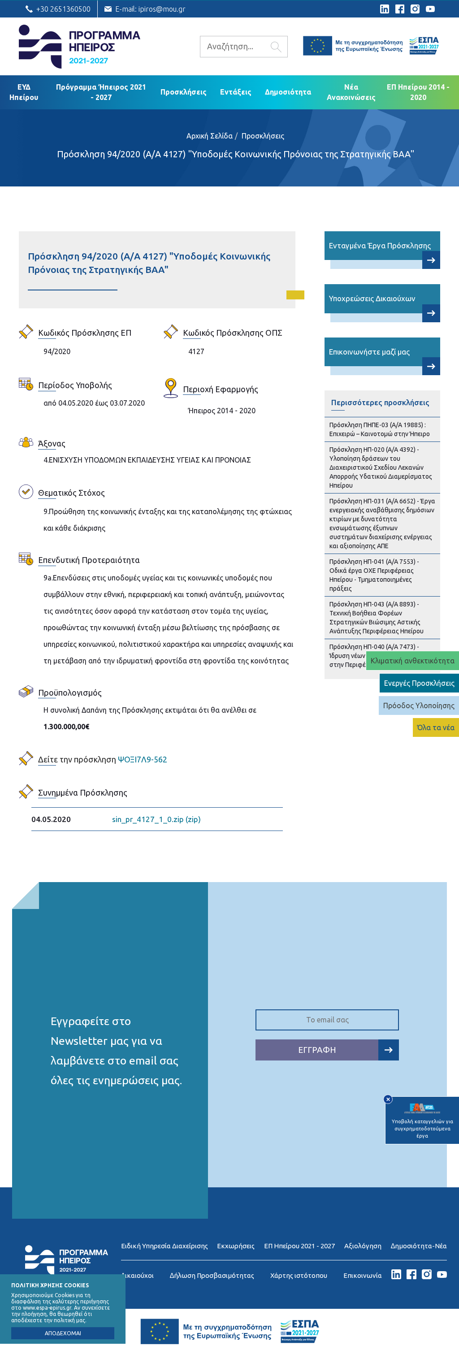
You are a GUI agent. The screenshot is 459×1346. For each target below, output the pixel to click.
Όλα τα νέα (436, 727)
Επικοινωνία (362, 1275)
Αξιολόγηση (362, 1246)
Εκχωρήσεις (236, 1246)
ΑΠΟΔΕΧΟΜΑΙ (63, 1333)
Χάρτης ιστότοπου (298, 1275)
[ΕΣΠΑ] (371, 47)
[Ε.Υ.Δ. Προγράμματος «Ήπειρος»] (66, 1272)
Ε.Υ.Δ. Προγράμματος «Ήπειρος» (79, 46)
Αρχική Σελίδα (209, 136)
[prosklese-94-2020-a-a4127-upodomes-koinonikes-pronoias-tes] (431, 260)
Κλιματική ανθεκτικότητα (413, 661)
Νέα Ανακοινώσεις (351, 92)
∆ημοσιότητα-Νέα (419, 1246)
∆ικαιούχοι (137, 1275)
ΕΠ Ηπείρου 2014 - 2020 (418, 92)
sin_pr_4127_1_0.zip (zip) (156, 819)
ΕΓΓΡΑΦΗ (317, 1050)
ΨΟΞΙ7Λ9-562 (102, 759)
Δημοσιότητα (288, 92)
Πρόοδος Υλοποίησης (419, 705)
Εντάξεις (235, 92)
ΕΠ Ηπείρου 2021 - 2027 (299, 1246)
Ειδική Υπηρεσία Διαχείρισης (164, 1246)
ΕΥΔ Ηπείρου (23, 92)
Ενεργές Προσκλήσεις (419, 683)
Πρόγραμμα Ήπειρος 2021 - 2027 (101, 92)
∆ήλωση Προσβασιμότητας (212, 1275)
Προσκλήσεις (183, 92)
